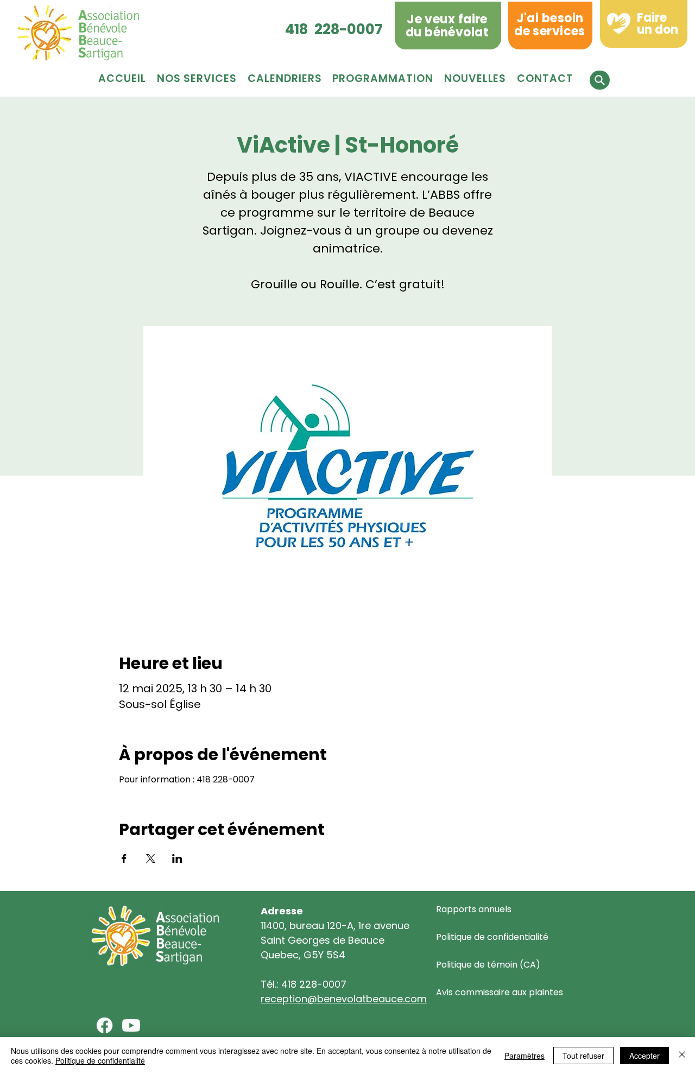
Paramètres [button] (524, 1055)
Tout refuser (583, 1055)
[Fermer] (681, 1055)
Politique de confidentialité (492, 937)
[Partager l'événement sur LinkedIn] (177, 858)
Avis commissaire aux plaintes (499, 992)
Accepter (644, 1055)
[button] (382, 78)
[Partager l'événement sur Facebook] (124, 858)
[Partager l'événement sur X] (151, 858)
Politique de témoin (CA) (488, 964)
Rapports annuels (473, 909)
